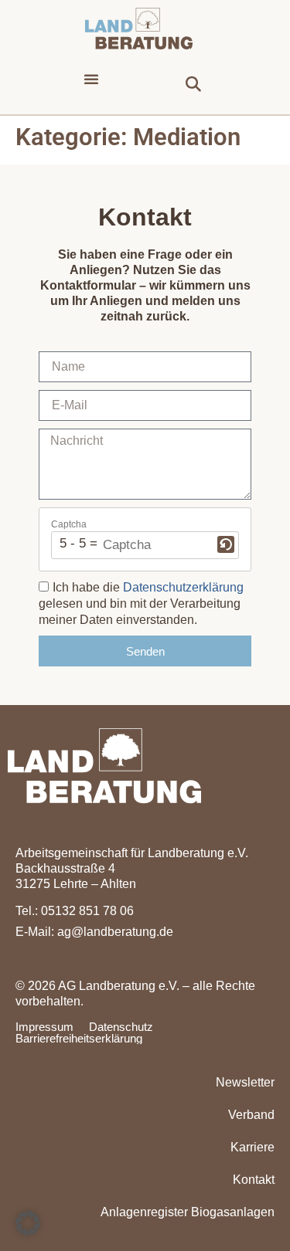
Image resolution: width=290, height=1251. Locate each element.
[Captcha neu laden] (225, 544)
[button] (91, 78)
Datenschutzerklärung (183, 587)
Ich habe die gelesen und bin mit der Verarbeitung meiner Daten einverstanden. (141, 604)
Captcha (69, 524)
